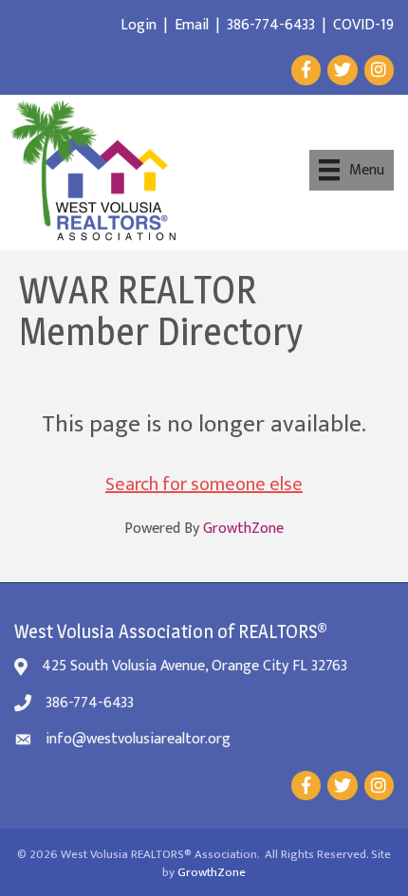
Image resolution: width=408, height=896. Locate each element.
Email (192, 25)
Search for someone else (204, 484)
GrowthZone (243, 528)
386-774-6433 (271, 25)
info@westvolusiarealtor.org (138, 739)
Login (139, 25)
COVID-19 (363, 25)
